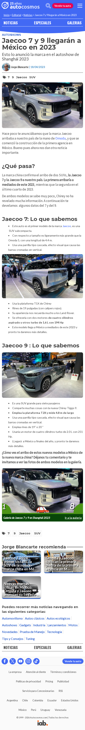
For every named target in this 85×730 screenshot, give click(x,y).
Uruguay (45, 709)
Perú (33, 709)
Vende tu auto (62, 5)
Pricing (49, 681)
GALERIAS (74, 22)
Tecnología (54, 632)
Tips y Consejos (12, 638)
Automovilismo (12, 618)
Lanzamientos (56, 625)
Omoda (60, 138)
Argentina (12, 700)
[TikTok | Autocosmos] (36, 661)
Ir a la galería (73, 517)
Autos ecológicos (58, 618)
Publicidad (63, 681)
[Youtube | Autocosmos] (20, 661)
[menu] (79, 5)
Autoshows (11, 34)
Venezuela (60, 709)
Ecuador (52, 700)
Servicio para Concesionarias (38, 690)
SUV (32, 77)
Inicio (6, 15)
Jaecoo (21, 77)
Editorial (16, 15)
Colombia (37, 700)
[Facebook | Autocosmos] (5, 661)
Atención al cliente (36, 671)
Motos (73, 625)
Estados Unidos (69, 700)
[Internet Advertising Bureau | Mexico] (42, 723)
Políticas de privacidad (28, 681)
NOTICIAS (11, 22)
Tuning (30, 638)
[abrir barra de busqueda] (48, 5)
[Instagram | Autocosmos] (28, 661)
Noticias (28, 15)
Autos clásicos (34, 618)
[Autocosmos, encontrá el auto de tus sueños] (20, 5)
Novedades (10, 632)
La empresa (15, 671)
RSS (61, 690)
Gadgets (25, 625)
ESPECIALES (42, 22)
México (22, 709)
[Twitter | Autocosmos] (12, 661)
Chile (25, 700)
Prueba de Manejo (32, 632)
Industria (39, 625)
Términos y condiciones (63, 671)
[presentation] (42, 491)
